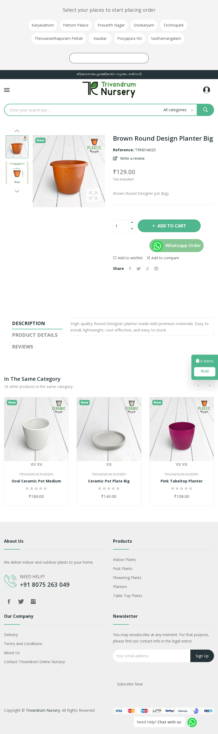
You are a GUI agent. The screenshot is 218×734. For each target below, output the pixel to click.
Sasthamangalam (166, 38)
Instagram (33, 601)
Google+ (148, 269)
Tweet (139, 269)
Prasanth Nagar (111, 25)
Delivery (11, 634)
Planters (120, 586)
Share (130, 269)
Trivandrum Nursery (36, 474)
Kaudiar (100, 38)
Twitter (21, 601)
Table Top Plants (127, 595)
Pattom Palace (76, 25)
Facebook (9, 601)
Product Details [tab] (34, 335)
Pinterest (156, 269)
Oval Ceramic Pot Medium (36, 481)
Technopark (173, 25)
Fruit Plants (122, 568)
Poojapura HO (129, 38)
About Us (12, 652)
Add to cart (171, 226)
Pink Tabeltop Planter (182, 481)
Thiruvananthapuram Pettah (59, 38)
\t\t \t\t (36, 464)
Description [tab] (28, 323)
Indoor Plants (124, 559)
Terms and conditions (23, 643)
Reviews (22, 346)
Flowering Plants (127, 577)
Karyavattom (43, 25)
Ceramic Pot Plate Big (109, 481)
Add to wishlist (130, 257)
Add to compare (165, 257)
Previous (17, 131)
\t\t (109, 464)
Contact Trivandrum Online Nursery (34, 661)
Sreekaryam (144, 25)
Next (17, 191)
